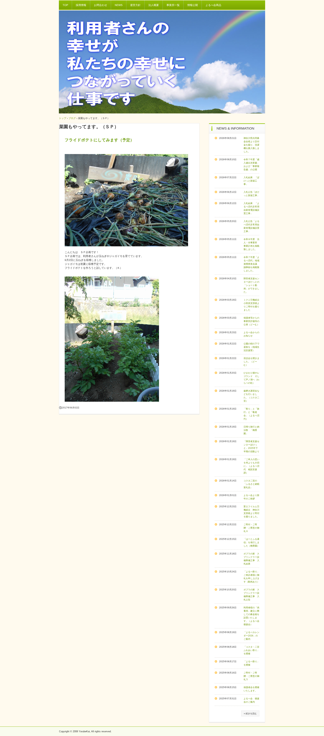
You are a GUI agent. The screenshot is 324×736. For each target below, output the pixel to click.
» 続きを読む (250, 713)
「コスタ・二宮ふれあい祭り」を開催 (251, 650)
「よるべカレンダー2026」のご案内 (251, 635)
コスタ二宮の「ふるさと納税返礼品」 (251, 484)
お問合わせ (100, 5)
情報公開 (192, 5)
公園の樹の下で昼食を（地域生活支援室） (251, 347)
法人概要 (153, 5)
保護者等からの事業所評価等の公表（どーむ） (251, 321)
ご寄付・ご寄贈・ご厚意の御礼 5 (251, 676)
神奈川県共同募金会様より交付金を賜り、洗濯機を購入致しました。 (251, 145)
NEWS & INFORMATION (235, 128)
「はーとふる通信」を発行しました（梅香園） (251, 542)
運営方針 (135, 5)
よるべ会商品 (213, 5)
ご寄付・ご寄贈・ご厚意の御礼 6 (251, 528)
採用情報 (81, 5)
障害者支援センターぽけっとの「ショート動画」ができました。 (251, 285)
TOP (65, 5)
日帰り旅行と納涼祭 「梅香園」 (251, 430)
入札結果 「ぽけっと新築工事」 (251, 180)
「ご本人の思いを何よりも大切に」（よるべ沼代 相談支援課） (251, 466)
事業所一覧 (173, 5)
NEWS (118, 5)
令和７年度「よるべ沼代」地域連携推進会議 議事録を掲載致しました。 (251, 264)
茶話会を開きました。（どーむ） (251, 361)
